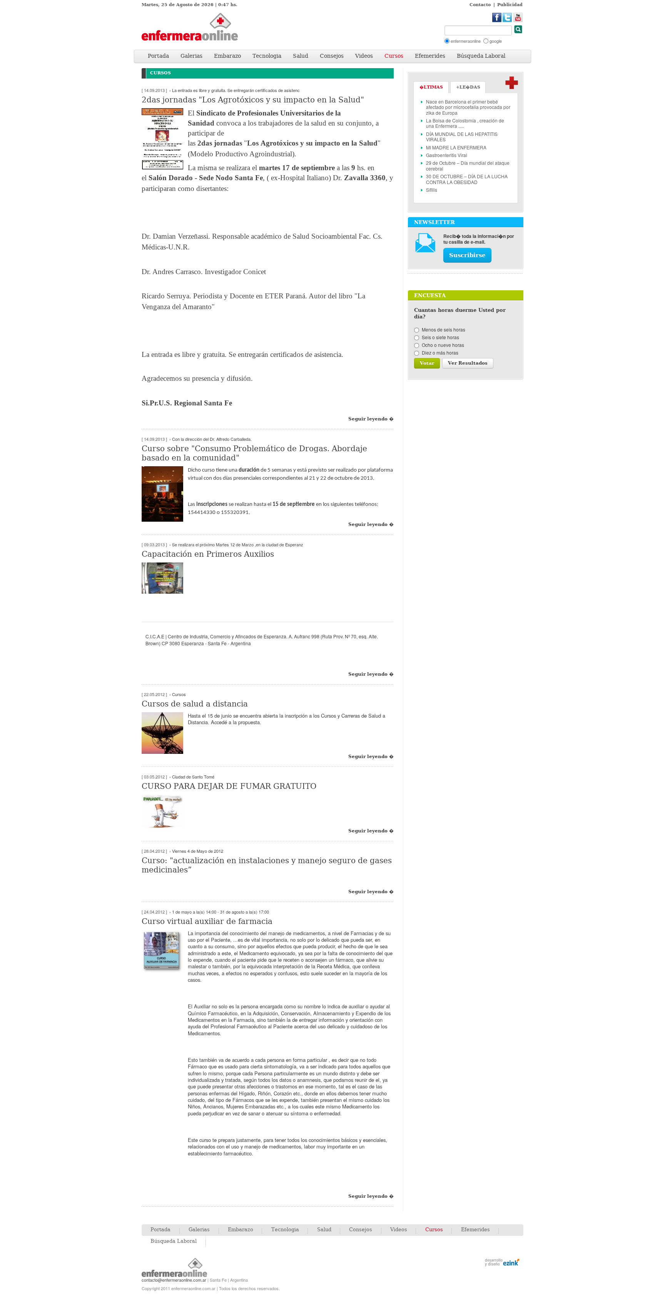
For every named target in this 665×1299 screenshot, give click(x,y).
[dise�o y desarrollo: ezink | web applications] (502, 1263)
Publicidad (510, 4)
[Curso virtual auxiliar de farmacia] (165, 951)
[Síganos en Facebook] (497, 17)
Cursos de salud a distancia (195, 703)
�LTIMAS (431, 87)
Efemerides (430, 56)
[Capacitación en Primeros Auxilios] (165, 578)
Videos (364, 56)
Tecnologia (266, 56)
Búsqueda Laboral (481, 56)
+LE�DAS (468, 87)
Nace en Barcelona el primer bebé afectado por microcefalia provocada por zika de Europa (468, 107)
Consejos (332, 56)
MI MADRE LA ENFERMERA (456, 147)
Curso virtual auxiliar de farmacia (207, 921)
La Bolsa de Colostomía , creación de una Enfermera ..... (465, 123)
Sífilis (431, 189)
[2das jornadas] (165, 138)
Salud (300, 56)
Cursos (393, 56)
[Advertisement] (347, 29)
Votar (427, 363)
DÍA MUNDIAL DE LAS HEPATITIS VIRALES (462, 136)
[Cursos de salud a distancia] (165, 733)
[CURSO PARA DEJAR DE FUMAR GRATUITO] (165, 811)
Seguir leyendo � (371, 419)
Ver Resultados (468, 363)
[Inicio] (199, 27)
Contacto (480, 4)
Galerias (191, 56)
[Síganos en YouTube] (518, 17)
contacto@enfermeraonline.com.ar (174, 1280)
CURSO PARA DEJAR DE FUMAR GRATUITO (229, 786)
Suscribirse (467, 255)
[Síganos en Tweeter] (507, 17)
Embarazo (227, 56)
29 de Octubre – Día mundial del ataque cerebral (468, 165)
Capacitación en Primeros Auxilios (208, 554)
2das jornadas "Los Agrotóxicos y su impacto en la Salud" (253, 99)
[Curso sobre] (165, 494)
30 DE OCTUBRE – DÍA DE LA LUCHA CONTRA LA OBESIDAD (467, 179)
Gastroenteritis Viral (446, 155)
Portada (158, 56)
